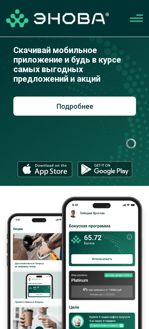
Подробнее (75, 106)
